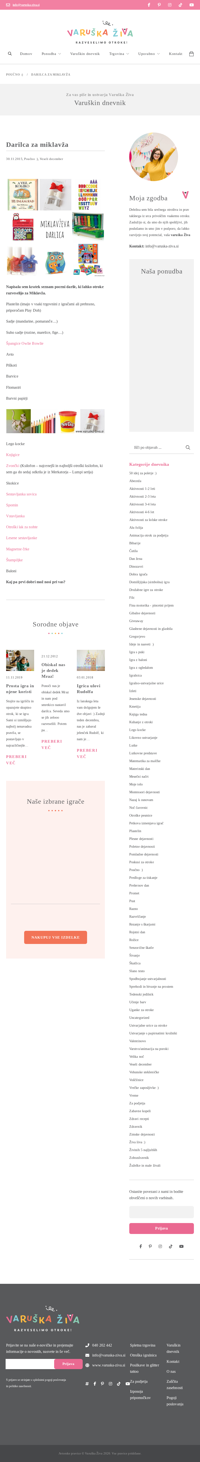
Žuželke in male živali (144, 1165)
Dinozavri (136, 566)
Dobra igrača (138, 574)
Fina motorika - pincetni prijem (151, 605)
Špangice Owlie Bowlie (24, 343)
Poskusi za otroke (141, 862)
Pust (132, 901)
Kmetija (134, 706)
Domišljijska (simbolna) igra (149, 582)
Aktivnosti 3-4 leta (142, 504)
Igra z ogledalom (141, 667)
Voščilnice (136, 1080)
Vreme (134, 1095)
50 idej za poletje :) (143, 473)
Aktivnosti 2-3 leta (142, 496)
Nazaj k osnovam (141, 800)
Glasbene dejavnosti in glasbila (150, 629)
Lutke (133, 745)
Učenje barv (137, 1002)
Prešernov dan (139, 885)
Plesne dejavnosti (141, 839)
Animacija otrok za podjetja (148, 535)
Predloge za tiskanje (143, 878)
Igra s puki (136, 652)
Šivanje (134, 955)
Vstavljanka (15, 516)
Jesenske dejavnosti (142, 699)
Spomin (12, 505)
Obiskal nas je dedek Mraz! (53, 670)
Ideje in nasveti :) (141, 644)
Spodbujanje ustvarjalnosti (147, 979)
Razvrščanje (137, 916)
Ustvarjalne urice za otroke (148, 1025)
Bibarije (134, 543)
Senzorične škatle (141, 948)
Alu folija (136, 527)
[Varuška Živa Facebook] (149, 5)
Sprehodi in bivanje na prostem (151, 986)
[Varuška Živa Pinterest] (159, 5)
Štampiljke (14, 560)
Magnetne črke (17, 549)
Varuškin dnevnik (85, 54)
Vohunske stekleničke (144, 1072)
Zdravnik (135, 1126)
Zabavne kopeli (140, 1111)
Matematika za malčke (144, 761)
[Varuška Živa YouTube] (192, 5)
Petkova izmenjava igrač (146, 823)
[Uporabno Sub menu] (158, 54)
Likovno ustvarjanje (143, 738)
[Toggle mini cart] (191, 53)
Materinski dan (139, 769)
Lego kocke (137, 730)
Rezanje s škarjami (142, 924)
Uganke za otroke (141, 1010)
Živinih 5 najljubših (143, 1150)
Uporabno (146, 54)
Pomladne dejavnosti (143, 854)
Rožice (134, 940)
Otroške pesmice (140, 815)
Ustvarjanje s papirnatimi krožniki (153, 1033)
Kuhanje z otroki (141, 722)
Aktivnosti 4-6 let (141, 512)
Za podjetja (137, 1103)
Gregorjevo (137, 636)
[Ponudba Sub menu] (59, 54)
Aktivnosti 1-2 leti (142, 489)
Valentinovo (137, 1041)
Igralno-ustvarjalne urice (146, 683)
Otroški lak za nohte (22, 527)
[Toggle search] (9, 54)
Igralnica (135, 675)
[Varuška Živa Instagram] (169, 5)
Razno (133, 909)
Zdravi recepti (139, 1119)
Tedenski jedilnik (141, 994)
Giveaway (136, 621)
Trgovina (116, 54)
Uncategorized (139, 1018)
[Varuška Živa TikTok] (180, 5)
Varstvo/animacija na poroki (149, 1049)
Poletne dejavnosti (142, 846)
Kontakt (175, 54)
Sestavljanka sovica (21, 494)
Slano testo (137, 971)
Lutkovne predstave (143, 753)
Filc (132, 597)
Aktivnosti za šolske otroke (148, 520)
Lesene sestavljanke (21, 538)
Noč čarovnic (138, 808)
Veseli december (51, 159)
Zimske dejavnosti (142, 1134)
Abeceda (135, 481)
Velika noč (136, 1056)
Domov (26, 54)
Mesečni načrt (139, 776)
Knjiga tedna (138, 714)
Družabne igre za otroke (146, 590)
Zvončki (12, 466)
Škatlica (134, 963)
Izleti (133, 691)
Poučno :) (14, 74)
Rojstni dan (137, 932)
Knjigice (13, 455)
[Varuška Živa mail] (8, 5)
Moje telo (136, 784)
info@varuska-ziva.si (26, 5)
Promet (134, 893)
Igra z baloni (138, 660)
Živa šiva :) (137, 1142)
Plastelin (135, 831)
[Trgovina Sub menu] (127, 54)
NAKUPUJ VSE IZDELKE (55, 937)
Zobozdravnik (139, 1158)
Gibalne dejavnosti (142, 613)
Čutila (133, 551)
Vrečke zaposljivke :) (144, 1088)
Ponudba (49, 54)
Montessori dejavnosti (144, 792)
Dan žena (135, 559)
